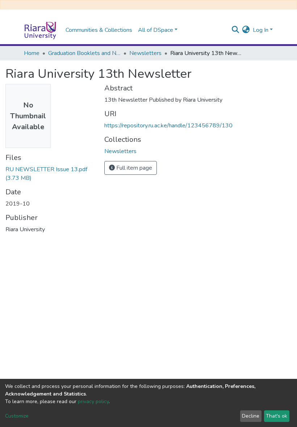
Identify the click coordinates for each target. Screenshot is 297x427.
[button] (246, 30)
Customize (17, 416)
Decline (250, 416)
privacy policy (93, 401)
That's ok (276, 416)
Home (31, 53)
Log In (260, 30)
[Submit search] (235, 30)
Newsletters (145, 53)
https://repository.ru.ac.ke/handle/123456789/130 (168, 126)
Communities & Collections (99, 30)
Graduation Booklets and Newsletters (84, 53)
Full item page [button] (133, 168)
